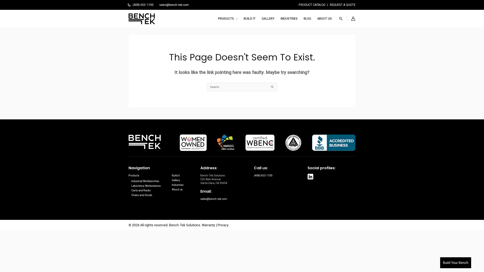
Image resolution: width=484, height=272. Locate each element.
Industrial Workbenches (145, 181)
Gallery (176, 180)
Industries (178, 184)
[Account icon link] (353, 18)
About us (177, 189)
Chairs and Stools (141, 195)
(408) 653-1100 (263, 175)
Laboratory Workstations (146, 185)
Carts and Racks (141, 190)
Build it (176, 175)
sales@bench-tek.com (174, 5)
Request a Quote (342, 5)
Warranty (208, 225)
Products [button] (134, 175)
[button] (228, 18)
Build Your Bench (455, 263)
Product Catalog (312, 5)
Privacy (223, 225)
